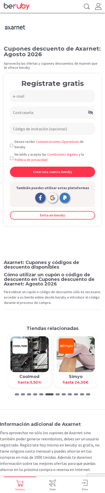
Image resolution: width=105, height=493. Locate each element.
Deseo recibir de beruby (49, 144)
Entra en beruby (52, 215)
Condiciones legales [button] (62, 154)
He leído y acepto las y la (49, 157)
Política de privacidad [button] (31, 159)
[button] (17, 394)
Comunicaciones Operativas (57, 141)
